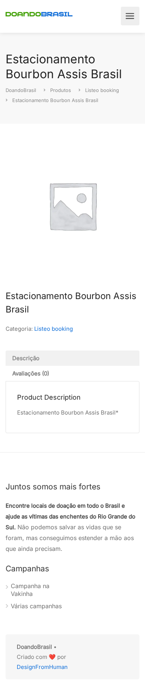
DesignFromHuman (42, 666)
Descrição (25, 358)
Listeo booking (53, 328)
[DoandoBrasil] (39, 13)
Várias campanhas (36, 606)
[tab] (72, 358)
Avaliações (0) (30, 373)
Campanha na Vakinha (30, 589)
